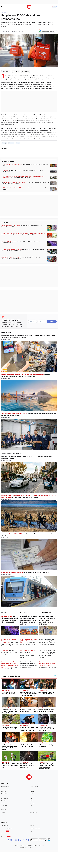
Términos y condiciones (6, 828)
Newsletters (5, 836)
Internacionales (45, 613)
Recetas (3, 803)
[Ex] (13, 840)
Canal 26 (6, 30)
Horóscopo (32, 796)
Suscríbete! (52, 321)
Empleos (32, 834)
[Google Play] (42, 840)
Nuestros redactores (6, 834)
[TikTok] (21, 840)
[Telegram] (26, 840)
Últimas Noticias (5, 786)
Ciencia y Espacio (5, 789)
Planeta (31, 798)
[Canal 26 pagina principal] (29, 8)
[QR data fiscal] (49, 841)
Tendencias (4, 805)
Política (4, 613)
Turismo (31, 805)
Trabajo (4, 143)
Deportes (3, 791)
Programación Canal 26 (35, 831)
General (3, 12)
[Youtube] (16, 840)
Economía (23, 613)
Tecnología (32, 803)
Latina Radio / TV (33, 812)
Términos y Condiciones (26, 845)
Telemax (31, 815)
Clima (31, 789)
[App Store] (34, 840)
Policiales (3, 800)
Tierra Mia (3, 815)
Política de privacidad (35, 828)
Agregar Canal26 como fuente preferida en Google (48, 30)
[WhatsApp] (23, 840)
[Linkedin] (18, 840)
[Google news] (28, 840)
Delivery (11, 143)
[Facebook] (8, 840)
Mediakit (5, 831)
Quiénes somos (4, 825)
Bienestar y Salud (34, 786)
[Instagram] (11, 840)
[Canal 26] (29, 777)
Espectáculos (4, 793)
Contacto (32, 825)
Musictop (3, 818)
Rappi (17, 143)
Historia (3, 796)
